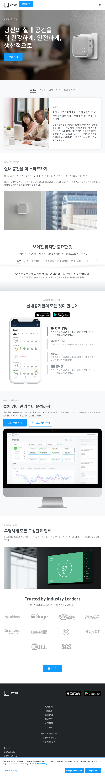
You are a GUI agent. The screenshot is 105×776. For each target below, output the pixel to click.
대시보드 (49, 718)
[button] (99, 5)
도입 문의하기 (15, 423)
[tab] (33, 90)
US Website (9, 751)
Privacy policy (41, 764)
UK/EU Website (11, 755)
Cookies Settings (10, 770)
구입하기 (26, 4)
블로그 (49, 710)
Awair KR (49, 706)
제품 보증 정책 (49, 741)
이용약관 (49, 723)
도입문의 (49, 714)
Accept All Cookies (74, 770)
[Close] (101, 761)
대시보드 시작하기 (40, 422)
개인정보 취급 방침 (49, 733)
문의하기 (13, 57)
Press (49, 727)
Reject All (93, 770)
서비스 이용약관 (49, 737)
